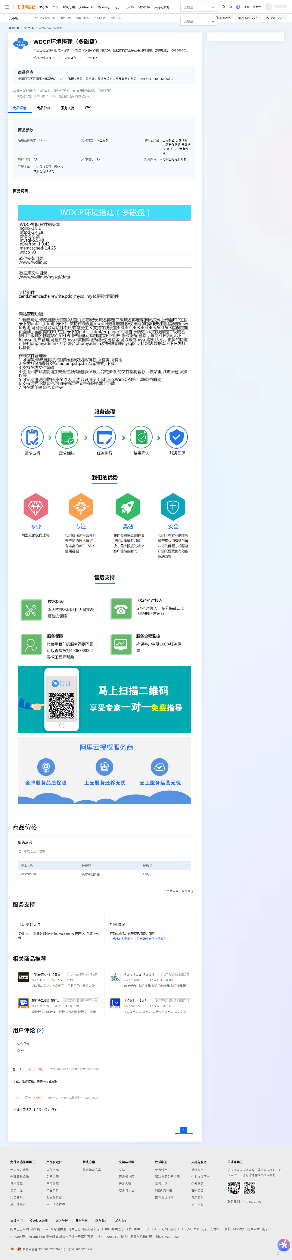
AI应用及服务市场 (45, 18)
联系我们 (101, 1220)
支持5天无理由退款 (84, 90)
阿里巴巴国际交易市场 (83, 1229)
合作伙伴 (144, 7)
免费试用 (52, 1176)
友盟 (188, 1229)
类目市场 (65, 18)
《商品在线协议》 (122, 939)
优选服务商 (105, 90)
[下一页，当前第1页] (190, 1130)
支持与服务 (161, 7)
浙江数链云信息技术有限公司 (80, 1000)
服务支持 (67, 108)
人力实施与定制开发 (50, 28)
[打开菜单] (7, 7)
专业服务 (29, 28)
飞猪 (128, 1229)
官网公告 (197, 1190)
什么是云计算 (19, 1170)
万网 (165, 1229)
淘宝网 (35, 1229)
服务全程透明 (61, 90)
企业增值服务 (200, 1176)
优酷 (196, 1229)
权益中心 (104, 7)
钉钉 (205, 1229)
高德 (173, 1229)
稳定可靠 (16, 1190)
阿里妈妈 (117, 1229)
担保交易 (45, 90)
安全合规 (16, 1197)
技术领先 (16, 1183)
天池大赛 (125, 1183)
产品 (56, 7)
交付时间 (87, 159)
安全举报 (81, 1220)
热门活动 (100, 18)
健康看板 (197, 1197)
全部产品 (52, 1170)
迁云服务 (197, 1183)
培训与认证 (126, 1190)
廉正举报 (62, 1220)
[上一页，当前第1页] (178, 1130)
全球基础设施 (19, 1176)
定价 (118, 7)
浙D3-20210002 (167, 1236)
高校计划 (161, 1183)
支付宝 (214, 1229)
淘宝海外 (239, 1229)
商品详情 (20, 108)
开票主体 (24, 166)
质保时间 (24, 159)
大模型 (43, 7)
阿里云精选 (82, 18)
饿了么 (266, 1229)
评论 (88, 108)
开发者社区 (126, 1176)
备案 (246, 7)
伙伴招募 (116, 18)
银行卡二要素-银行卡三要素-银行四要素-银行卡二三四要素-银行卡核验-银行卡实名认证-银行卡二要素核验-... (46, 1000)
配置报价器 (54, 1197)
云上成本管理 (55, 1204)
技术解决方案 (92, 1170)
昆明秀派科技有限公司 (176, 974)
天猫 (46, 1229)
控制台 (257, 7)
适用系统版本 (27, 140)
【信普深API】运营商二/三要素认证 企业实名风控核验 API (49, 974)
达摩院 (226, 1229)
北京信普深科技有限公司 (83, 974)
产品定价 (52, 1190)
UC (180, 1229)
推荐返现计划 (164, 1197)
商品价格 (43, 108)
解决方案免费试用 (167, 1176)
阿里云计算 (141, 1229)
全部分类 (14, 28)
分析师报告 (18, 1204)
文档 (122, 1170)
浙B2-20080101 (108, 1236)
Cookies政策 (39, 1220)
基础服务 (197, 1170)
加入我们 (121, 1220)
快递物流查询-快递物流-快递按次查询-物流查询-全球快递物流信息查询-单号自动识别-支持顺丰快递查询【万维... (142, 974)
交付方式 (87, 140)
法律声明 (16, 1220)
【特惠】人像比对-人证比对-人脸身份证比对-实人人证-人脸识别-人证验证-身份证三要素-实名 (138, 1000)
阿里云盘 (253, 1229)
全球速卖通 (58, 1229)
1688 (105, 1229)
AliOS (156, 1229)
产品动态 (52, 1183)
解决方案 (69, 7)
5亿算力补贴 (163, 1190)
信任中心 (197, 1204)
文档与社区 (86, 7)
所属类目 (150, 159)
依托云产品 (151, 140)
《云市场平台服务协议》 (150, 939)
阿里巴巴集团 (19, 1229)
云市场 (129, 7)
